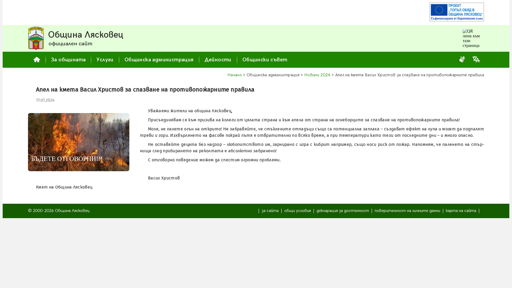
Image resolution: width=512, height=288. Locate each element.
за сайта (270, 210)
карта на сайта (461, 210)
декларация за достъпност (343, 210)
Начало (234, 75)
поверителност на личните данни (407, 210)
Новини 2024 (317, 75)
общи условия (297, 210)
